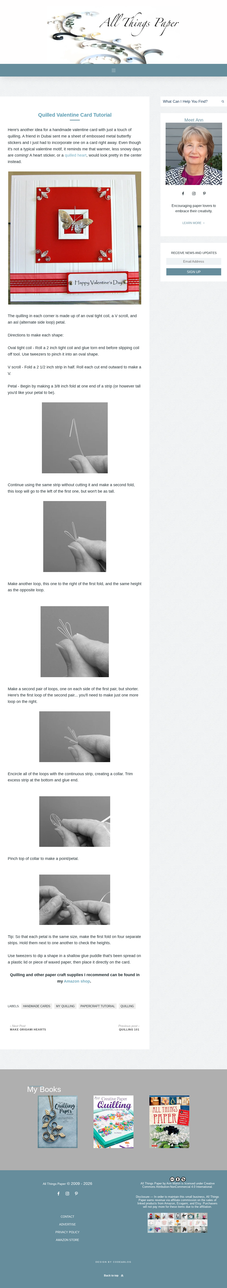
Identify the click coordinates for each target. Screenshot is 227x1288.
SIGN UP (194, 272)
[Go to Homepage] (113, 35)
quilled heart (75, 155)
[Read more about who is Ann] (194, 183)
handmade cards (36, 1006)
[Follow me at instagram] (193, 193)
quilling (127, 1006)
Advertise (67, 1224)
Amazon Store (67, 1240)
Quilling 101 (129, 1029)
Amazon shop (77, 981)
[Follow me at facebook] (183, 193)
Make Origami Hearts (28, 1029)
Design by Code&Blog (113, 1262)
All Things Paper (151, 1183)
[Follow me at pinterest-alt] (204, 193)
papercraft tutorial (97, 1006)
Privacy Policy (67, 1232)
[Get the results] (222, 101)
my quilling (65, 1006)
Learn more (192, 223)
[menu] (113, 70)
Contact (67, 1216)
